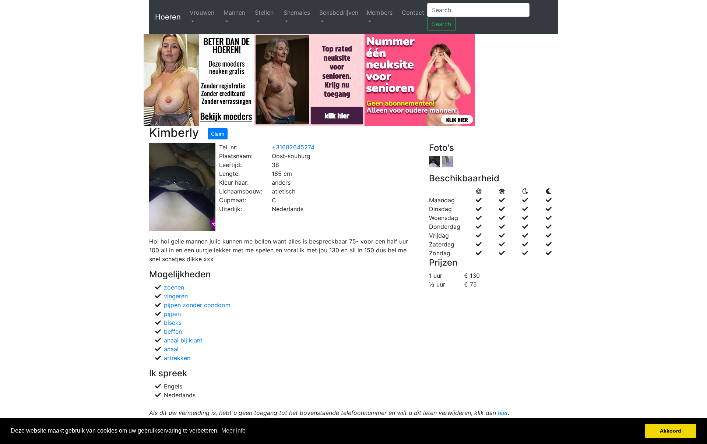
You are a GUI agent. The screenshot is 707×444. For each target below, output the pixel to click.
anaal (171, 349)
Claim (217, 134)
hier (503, 412)
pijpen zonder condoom (197, 305)
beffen (173, 331)
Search (441, 24)
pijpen (172, 313)
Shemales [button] (297, 12)
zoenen (174, 287)
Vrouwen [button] (202, 12)
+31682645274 (293, 147)
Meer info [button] (233, 430)
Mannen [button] (234, 12)
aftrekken (177, 358)
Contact (413, 12)
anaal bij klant (183, 340)
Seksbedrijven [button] (338, 12)
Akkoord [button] (670, 431)
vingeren (176, 296)
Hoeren (168, 17)
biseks (173, 322)
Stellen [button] (264, 12)
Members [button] (380, 12)
